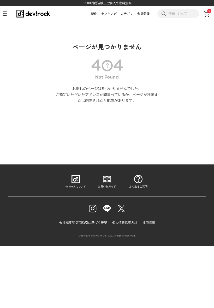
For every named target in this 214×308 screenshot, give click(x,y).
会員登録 (143, 13)
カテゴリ (127, 13)
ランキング (109, 13)
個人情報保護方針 (124, 222)
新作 (94, 13)
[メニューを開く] (7, 13)
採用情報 (148, 222)
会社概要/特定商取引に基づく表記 (83, 222)
